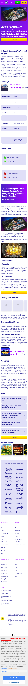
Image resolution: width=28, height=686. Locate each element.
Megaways (13, 339)
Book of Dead (10, 70)
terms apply (12, 385)
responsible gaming (22, 211)
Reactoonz (18, 70)
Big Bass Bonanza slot (13, 384)
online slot (16, 328)
